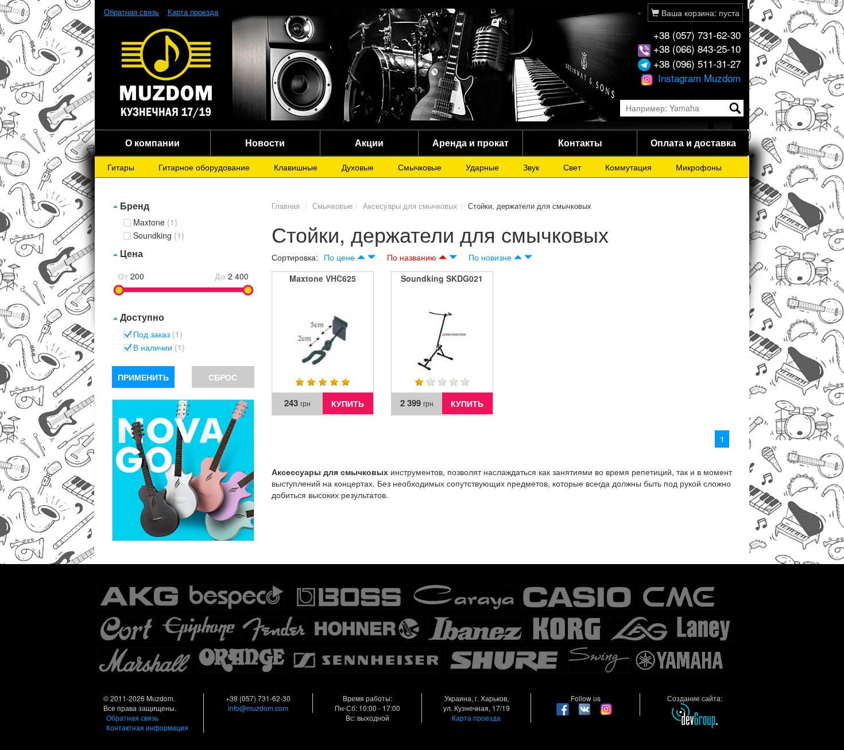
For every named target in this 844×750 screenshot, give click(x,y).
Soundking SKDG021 (442, 278)
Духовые (358, 167)
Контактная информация (147, 727)
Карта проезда (193, 11)
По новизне (490, 257)
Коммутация (628, 167)
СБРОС (222, 377)
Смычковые (420, 167)
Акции (369, 142)
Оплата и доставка (693, 142)
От (123, 276)
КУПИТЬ (347, 403)
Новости (265, 142)
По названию (411, 257)
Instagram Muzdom (698, 78)
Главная (286, 205)
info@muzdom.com (258, 708)
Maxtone (155, 223)
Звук (531, 167)
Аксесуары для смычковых (410, 205)
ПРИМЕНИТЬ (143, 377)
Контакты (580, 142)
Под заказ (158, 335)
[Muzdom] (166, 72)
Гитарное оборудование (204, 167)
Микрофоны (699, 167)
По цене (339, 257)
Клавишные (296, 167)
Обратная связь (131, 11)
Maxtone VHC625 (322, 278)
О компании (152, 142)
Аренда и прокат (470, 142)
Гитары (120, 167)
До (220, 276)
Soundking (158, 236)
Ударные (482, 167)
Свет (572, 167)
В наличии (159, 348)
